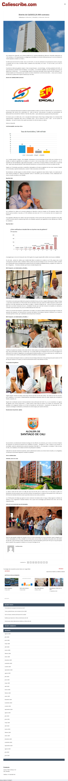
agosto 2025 (7, 673)
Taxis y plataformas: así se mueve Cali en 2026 (15, 611)
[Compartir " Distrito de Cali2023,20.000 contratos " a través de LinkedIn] (38, 562)
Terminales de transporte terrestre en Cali (15, 608)
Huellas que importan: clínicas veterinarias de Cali (16, 618)
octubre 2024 (8, 706)
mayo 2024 (7, 722)
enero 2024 (7, 735)
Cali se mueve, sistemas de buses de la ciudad (15, 614)
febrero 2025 (8, 693)
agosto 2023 (7, 749)
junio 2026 (7, 640)
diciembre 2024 (8, 699)
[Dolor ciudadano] (11, 582)
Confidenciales (28, 17)
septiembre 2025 (8, 670)
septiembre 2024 (8, 709)
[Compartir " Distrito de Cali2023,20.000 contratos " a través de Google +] (33, 562)
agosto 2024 (7, 712)
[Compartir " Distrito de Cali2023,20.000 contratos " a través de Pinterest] (36, 562)
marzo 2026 (7, 650)
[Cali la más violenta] (26, 582)
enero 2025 (7, 696)
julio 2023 (7, 752)
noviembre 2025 (8, 663)
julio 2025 (7, 676)
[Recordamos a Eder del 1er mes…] (56, 582)
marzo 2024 (7, 729)
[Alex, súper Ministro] (41, 582)
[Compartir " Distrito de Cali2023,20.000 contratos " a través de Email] (44, 562)
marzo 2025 (7, 689)
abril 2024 (7, 726)
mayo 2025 (7, 683)
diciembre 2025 (8, 660)
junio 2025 (7, 679)
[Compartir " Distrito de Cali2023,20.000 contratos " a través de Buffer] (41, 562)
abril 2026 (7, 647)
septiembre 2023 (8, 745)
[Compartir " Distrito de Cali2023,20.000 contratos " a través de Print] (46, 562)
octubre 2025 (8, 666)
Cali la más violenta (24, 588)
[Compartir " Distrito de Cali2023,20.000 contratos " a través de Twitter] (30, 562)
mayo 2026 (7, 643)
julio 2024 (7, 716)
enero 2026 (7, 656)
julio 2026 (7, 637)
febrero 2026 (8, 653)
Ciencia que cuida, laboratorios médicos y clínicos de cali (18, 621)
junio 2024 (7, 719)
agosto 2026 (7, 633)
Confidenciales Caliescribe (43, 17)
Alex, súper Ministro (39, 588)
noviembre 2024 (8, 702)
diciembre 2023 (8, 739)
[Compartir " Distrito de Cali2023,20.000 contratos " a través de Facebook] (28, 562)
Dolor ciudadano (8, 588)
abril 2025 (7, 686)
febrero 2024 (8, 732)
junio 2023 (7, 755)
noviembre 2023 (8, 742)
